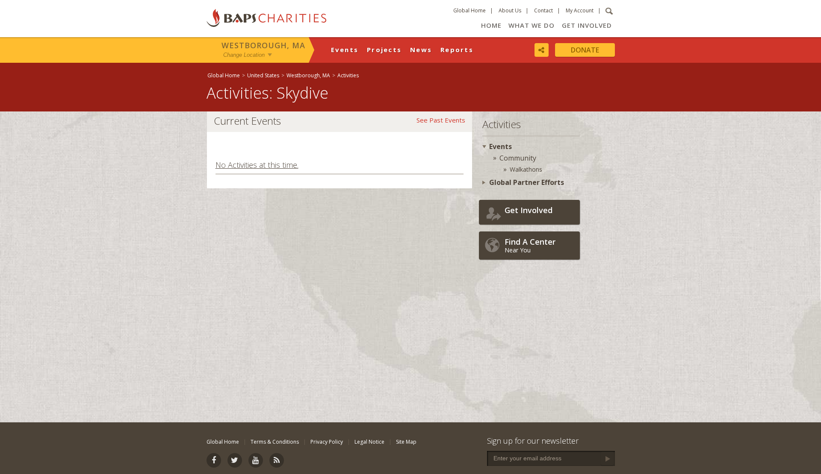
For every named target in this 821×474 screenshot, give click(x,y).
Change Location (244, 55)
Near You (530, 245)
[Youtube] (255, 460)
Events (345, 49)
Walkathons (526, 169)
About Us (510, 10)
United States (263, 75)
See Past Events (440, 120)
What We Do (531, 25)
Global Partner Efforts (526, 182)
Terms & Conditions (275, 441)
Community (517, 158)
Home (491, 25)
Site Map (406, 441)
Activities (348, 75)
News (421, 49)
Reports (456, 49)
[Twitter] (234, 460)
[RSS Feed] (276, 460)
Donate (585, 50)
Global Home (469, 10)
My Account (580, 10)
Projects (384, 49)
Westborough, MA (263, 45)
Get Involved (587, 25)
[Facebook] (214, 460)
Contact (543, 10)
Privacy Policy (326, 441)
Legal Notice (369, 441)
